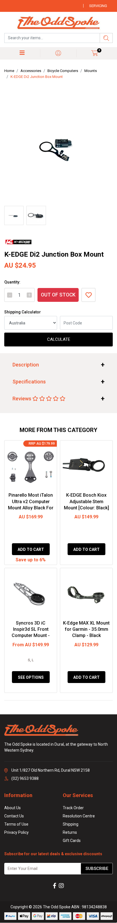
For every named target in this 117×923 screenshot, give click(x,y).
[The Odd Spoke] (58, 23)
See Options (31, 677)
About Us (12, 808)
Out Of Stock (58, 295)
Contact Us (14, 816)
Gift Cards (72, 840)
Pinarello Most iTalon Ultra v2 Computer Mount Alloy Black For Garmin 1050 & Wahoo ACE (30, 507)
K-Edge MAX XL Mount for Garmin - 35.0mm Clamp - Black (86, 629)
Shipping (70, 824)
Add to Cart (31, 549)
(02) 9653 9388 (25, 778)
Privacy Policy (16, 832)
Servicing (98, 6)
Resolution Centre (79, 816)
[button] (88, 295)
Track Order (73, 808)
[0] (94, 53)
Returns (70, 832)
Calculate (58, 339)
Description (25, 365)
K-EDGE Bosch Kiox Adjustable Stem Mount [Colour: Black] (86, 501)
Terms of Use (16, 824)
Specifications (29, 382)
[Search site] (106, 38)
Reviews (22, 399)
